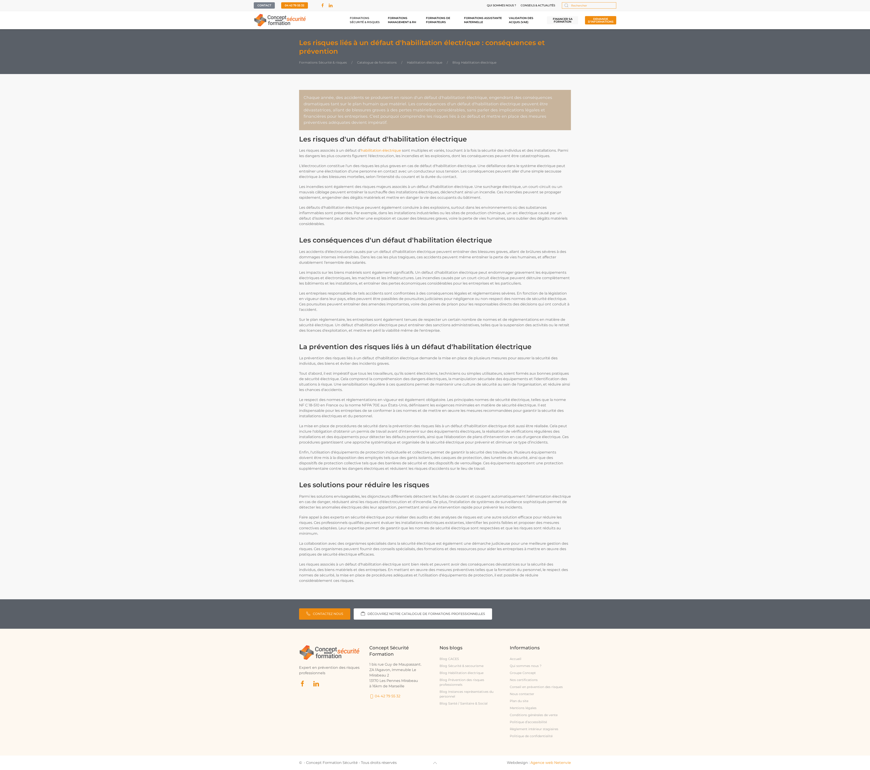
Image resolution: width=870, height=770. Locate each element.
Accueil (515, 659)
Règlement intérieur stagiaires (534, 729)
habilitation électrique (381, 150)
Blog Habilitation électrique (461, 673)
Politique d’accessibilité (528, 722)
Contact (264, 5)
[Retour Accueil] (280, 20)
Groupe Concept (523, 673)
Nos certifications (524, 680)
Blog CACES (449, 659)
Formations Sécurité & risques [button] (365, 20)
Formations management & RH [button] (402, 20)
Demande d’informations (601, 20)
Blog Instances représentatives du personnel (466, 694)
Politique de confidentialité (531, 736)
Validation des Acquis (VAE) (521, 20)
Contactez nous (328, 614)
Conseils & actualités (538, 5)
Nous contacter (522, 694)
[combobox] (589, 5)
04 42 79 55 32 (294, 5)
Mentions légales (523, 708)
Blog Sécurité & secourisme (461, 666)
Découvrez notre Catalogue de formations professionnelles (426, 614)
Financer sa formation (563, 20)
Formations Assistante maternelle (483, 20)
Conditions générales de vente (534, 715)
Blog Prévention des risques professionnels (462, 682)
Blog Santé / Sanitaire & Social (464, 703)
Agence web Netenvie (550, 762)
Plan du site (519, 701)
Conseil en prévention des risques (536, 687)
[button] (435, 763)
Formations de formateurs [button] (438, 20)
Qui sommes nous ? (501, 5)
